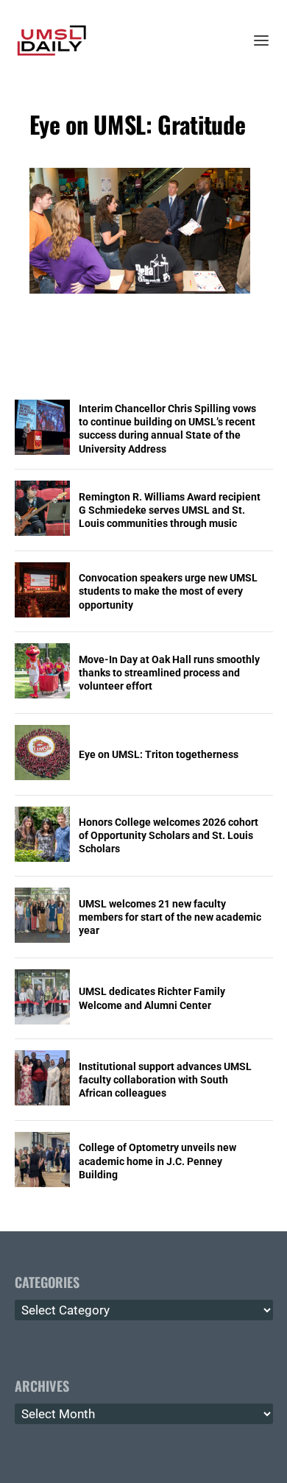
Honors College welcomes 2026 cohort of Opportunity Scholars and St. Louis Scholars (168, 835)
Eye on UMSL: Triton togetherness (158, 754)
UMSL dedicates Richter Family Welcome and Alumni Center (152, 998)
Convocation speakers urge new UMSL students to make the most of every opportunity (168, 591)
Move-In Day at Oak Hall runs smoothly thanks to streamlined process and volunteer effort (169, 673)
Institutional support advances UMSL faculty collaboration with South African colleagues (165, 1080)
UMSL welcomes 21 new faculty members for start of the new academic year (170, 917)
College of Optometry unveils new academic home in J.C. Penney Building (157, 1161)
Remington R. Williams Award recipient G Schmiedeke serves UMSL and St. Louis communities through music (170, 510)
